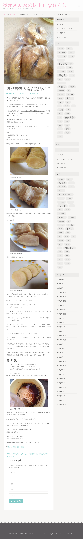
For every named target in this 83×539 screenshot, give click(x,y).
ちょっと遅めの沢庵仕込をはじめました (32, 111)
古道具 (72, 75)
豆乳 (67, 129)
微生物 (60, 98)
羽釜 (67, 125)
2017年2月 (60, 396)
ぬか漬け (62, 52)
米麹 (66, 121)
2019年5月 (60, 322)
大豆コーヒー (61, 83)
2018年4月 (60, 348)
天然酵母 (72, 87)
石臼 (60, 121)
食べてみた (35, 94)
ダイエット (61, 60)
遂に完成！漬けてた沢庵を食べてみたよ (18, 139)
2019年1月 (60, 331)
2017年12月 (60, 361)
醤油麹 (60, 136)
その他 (59, 24)
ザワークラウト (62, 56)
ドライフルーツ (65, 64)
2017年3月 (60, 391)
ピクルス (69, 67)
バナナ (61, 68)
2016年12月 (60, 404)
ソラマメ (71, 56)
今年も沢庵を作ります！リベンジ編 (16, 135)
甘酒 (60, 117)
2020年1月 (60, 309)
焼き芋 (60, 113)
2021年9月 (60, 279)
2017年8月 (60, 374)
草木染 (60, 128)
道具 (67, 133)
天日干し (62, 87)
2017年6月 (60, 378)
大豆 (67, 79)
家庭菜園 (61, 90)
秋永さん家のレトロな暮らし (35, 5)
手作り (69, 98)
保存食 (10, 447)
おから (69, 48)
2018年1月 (60, 357)
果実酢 (60, 102)
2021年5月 (60, 288)
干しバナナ (61, 94)
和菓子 (60, 79)
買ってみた (60, 33)
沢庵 (14, 447)
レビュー (70, 71)
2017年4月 (60, 387)
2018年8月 (60, 344)
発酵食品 (69, 117)
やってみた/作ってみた (63, 28)
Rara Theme (56, 534)
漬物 (18, 447)
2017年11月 (60, 366)
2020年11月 (60, 297)
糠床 (60, 125)
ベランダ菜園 (61, 71)
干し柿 (70, 94)
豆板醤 (60, 132)
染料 (68, 102)
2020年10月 (60, 301)
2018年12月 (60, 335)
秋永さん (24, 94)
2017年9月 (60, 370)
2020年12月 (60, 292)
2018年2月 (60, 353)
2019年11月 (60, 314)
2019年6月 (60, 318)
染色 (60, 106)
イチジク (71, 52)
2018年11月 (60, 340)
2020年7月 (60, 305)
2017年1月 (60, 400)
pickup (61, 48)
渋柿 (73, 106)
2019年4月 (60, 327)
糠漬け (23, 447)
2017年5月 (60, 383)
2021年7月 (60, 284)
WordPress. (71, 534)
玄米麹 (67, 113)
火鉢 (68, 110)
